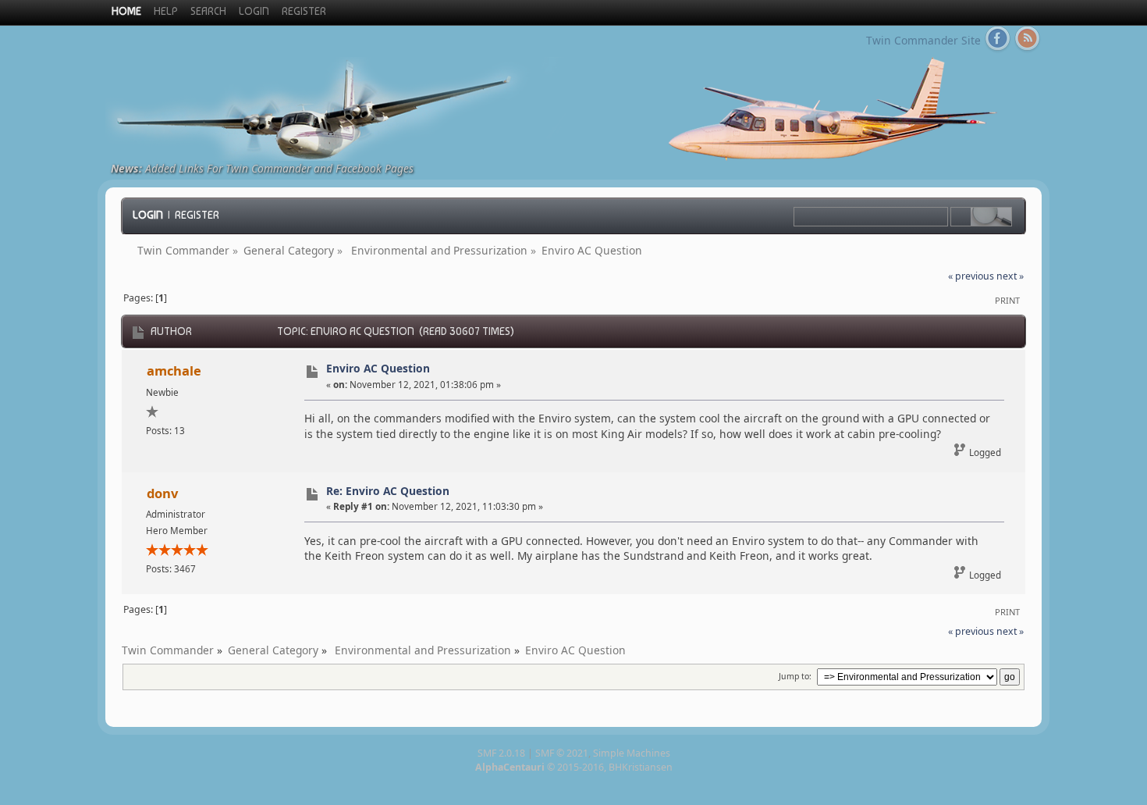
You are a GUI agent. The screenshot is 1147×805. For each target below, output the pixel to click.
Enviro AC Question (378, 368)
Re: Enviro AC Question (387, 490)
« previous (971, 276)
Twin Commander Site (923, 40)
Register (197, 214)
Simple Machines (631, 753)
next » (1010, 276)
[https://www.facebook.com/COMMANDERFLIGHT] (997, 41)
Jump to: (795, 676)
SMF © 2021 (561, 753)
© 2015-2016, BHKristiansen (574, 767)
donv (162, 493)
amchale (174, 370)
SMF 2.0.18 (501, 753)
